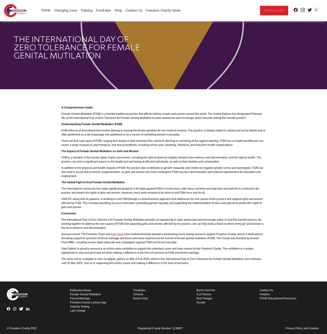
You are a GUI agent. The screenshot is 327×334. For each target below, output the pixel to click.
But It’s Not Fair (206, 290)
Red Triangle (204, 298)
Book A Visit (140, 298)
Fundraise (103, 10)
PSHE (46, 10)
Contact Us (134, 10)
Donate (201, 302)
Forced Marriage (80, 298)
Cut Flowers (204, 294)
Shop (118, 10)
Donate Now (274, 10)
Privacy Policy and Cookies (302, 328)
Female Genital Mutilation (85, 294)
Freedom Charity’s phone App (88, 302)
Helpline (265, 294)
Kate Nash (117, 234)
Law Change (77, 310)
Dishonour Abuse (80, 290)
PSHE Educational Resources (278, 298)
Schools (138, 294)
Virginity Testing (79, 306)
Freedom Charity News (163, 10)
